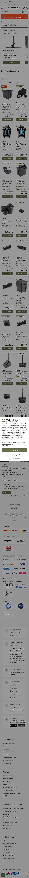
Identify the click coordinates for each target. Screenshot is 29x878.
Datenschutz (11, 458)
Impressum (17, 458)
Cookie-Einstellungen (7, 444)
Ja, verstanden (14, 450)
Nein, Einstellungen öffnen (14, 455)
